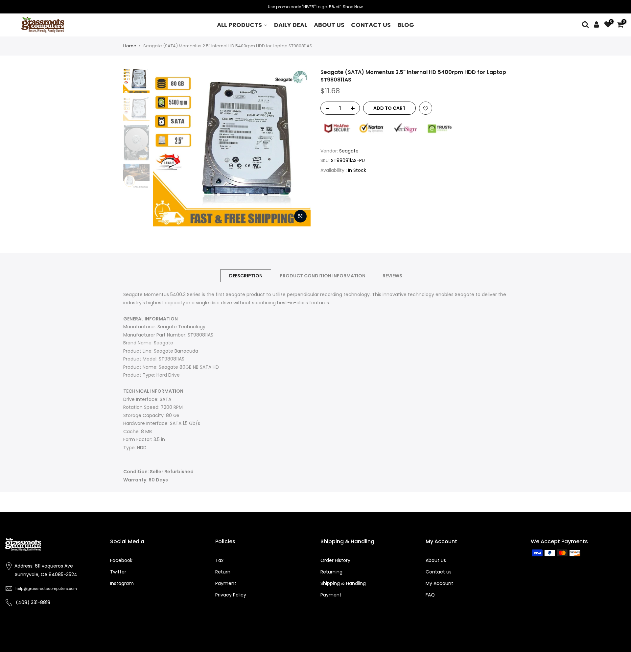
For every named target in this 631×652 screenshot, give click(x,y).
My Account (439, 583)
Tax (219, 560)
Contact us (439, 572)
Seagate (349, 151)
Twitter (118, 572)
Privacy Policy (230, 595)
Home (129, 46)
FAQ (430, 595)
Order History (335, 560)
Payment (225, 583)
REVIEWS (392, 275)
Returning (331, 572)
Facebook (121, 560)
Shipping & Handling (343, 583)
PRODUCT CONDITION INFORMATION (322, 275)
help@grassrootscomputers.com (46, 588)
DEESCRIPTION (246, 275)
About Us (436, 560)
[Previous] (164, 147)
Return (222, 572)
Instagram (122, 583)
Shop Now (353, 7)
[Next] (299, 147)
